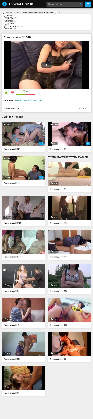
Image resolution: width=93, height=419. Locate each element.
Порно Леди (9, 23)
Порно (6, 25)
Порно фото (9, 15)
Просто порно (10, 18)
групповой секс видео (27, 13)
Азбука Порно (20, 4)
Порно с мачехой (11, 17)
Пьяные (17, 100)
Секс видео (8, 20)
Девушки (32, 100)
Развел (24, 100)
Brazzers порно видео (13, 26)
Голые (39, 100)
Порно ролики (10, 22)
